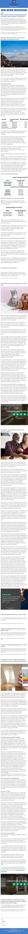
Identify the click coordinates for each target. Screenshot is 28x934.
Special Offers (4, 922)
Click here (2, 278)
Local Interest (4, 925)
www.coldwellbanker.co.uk (14, 6)
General (3, 920)
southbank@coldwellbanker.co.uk (14, 931)
